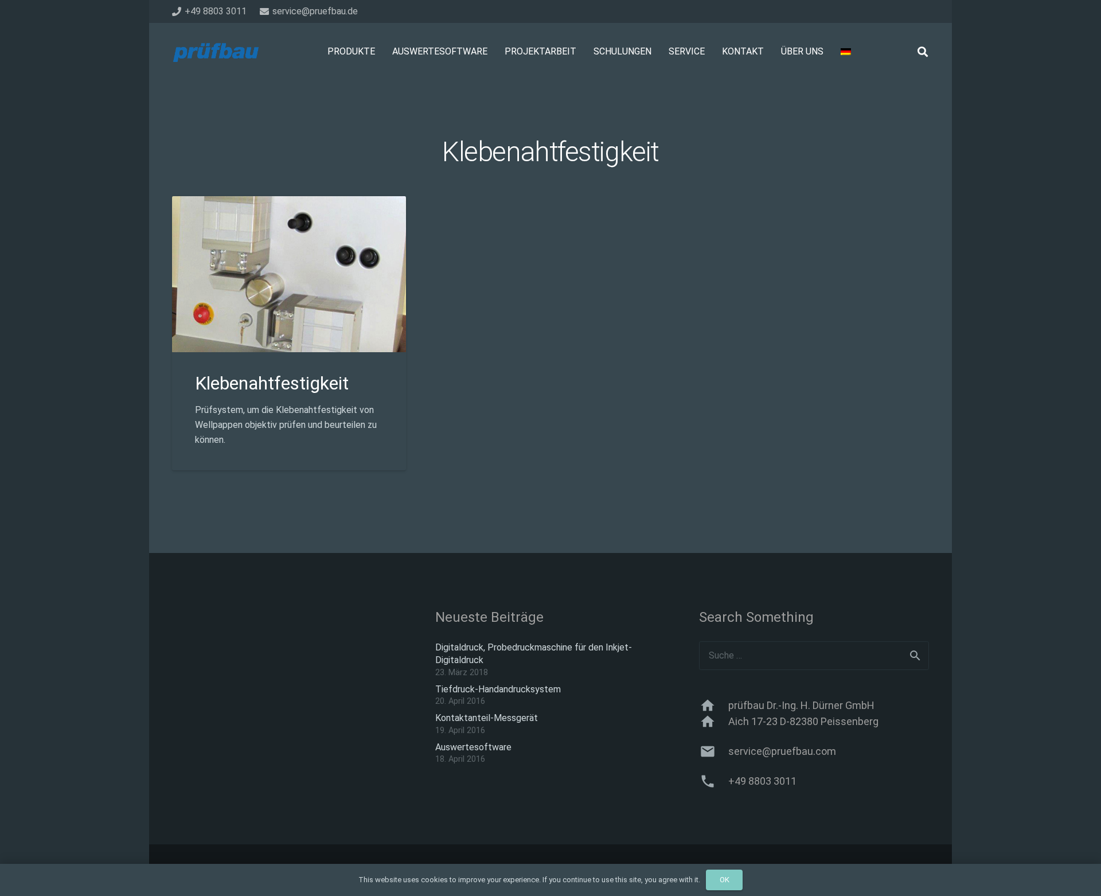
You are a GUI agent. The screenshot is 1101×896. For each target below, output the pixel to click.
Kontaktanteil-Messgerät (486, 717)
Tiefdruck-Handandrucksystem (498, 689)
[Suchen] (922, 52)
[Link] (215, 52)
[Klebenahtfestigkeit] (289, 203)
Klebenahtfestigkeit (272, 383)
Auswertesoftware (473, 747)
